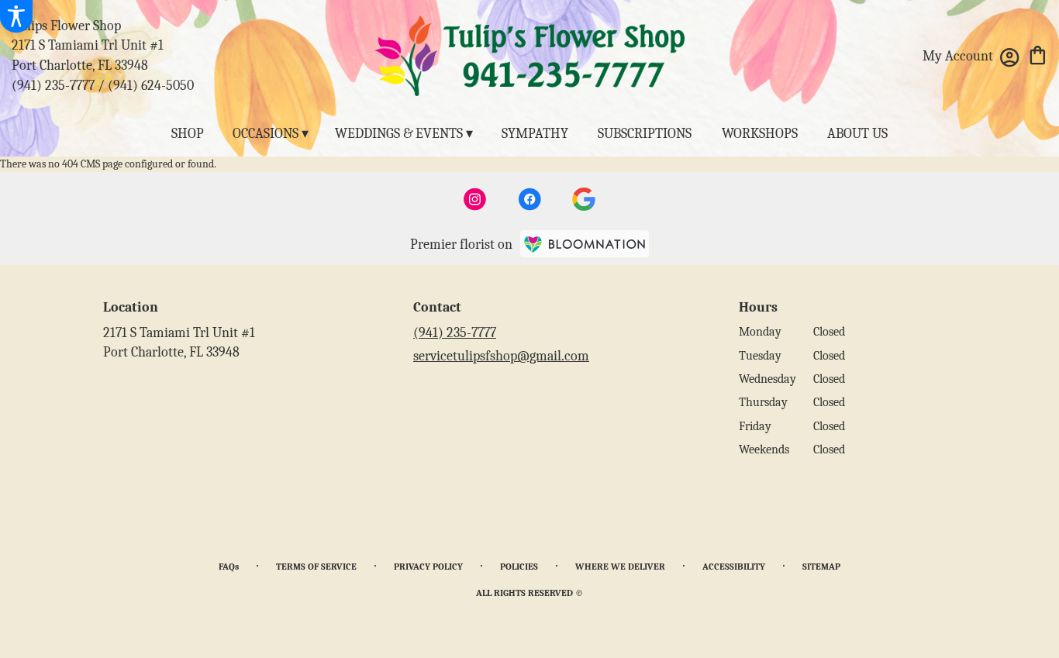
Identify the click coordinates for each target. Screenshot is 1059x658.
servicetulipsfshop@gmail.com (501, 356)
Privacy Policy (428, 566)
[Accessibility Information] (16, 16)
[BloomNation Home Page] (584, 244)
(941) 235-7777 (53, 86)
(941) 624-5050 (151, 86)
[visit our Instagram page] (475, 199)
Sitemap (821, 566)
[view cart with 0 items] (1037, 54)
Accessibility (733, 566)
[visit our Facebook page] (529, 199)
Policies (519, 566)
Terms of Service (316, 566)
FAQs (229, 566)
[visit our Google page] (584, 199)
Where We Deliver (620, 566)
